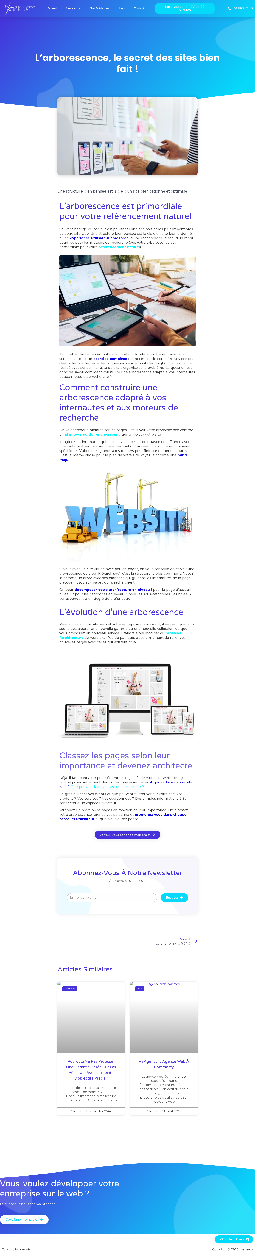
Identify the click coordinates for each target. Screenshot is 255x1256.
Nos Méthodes (99, 8)
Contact (139, 8)
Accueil (52, 8)
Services (71, 8)
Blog (122, 8)
